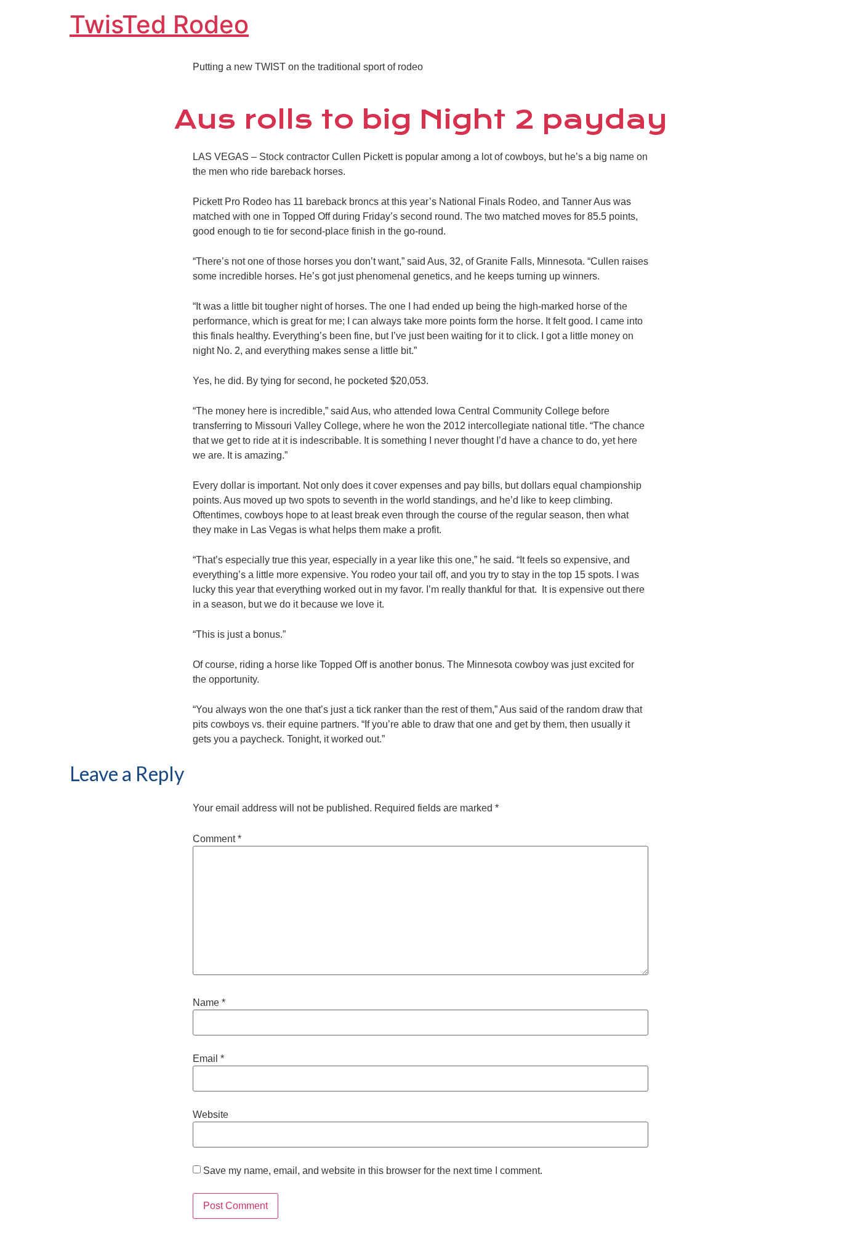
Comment (217, 839)
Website (210, 1115)
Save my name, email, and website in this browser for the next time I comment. (372, 1171)
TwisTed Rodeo (159, 24)
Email (208, 1059)
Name (209, 1003)
